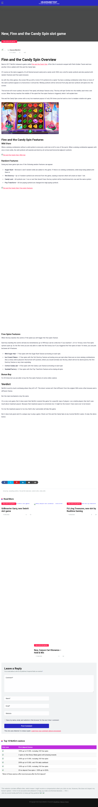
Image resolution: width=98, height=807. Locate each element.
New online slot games (9, 41)
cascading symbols (14, 491)
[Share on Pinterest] (17, 482)
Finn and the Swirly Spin (39, 64)
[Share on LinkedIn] (23, 482)
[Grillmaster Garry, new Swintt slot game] (16, 504)
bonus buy (5, 491)
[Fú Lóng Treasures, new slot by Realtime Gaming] (82, 504)
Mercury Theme (64, 802)
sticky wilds (42, 491)
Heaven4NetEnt (49, 2)
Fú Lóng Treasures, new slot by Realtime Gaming (81, 509)
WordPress (57, 802)
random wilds (35, 491)
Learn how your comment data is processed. (46, 731)
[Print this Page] (35, 482)
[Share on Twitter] (11, 482)
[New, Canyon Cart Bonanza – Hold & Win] (49, 575)
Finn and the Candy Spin (25, 491)
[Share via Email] (29, 482)
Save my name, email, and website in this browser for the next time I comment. (32, 720)
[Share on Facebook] (4, 482)
